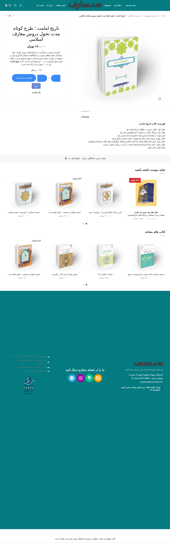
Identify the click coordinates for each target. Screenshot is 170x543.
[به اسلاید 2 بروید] (83, 223)
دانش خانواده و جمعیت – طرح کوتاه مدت (64, 212)
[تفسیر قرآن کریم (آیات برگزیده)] (65, 255)
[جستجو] (15, 5)
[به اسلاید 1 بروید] (86, 223)
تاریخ (84, 158)
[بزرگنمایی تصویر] (159, 99)
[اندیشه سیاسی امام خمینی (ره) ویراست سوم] (146, 255)
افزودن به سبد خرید (24, 78)
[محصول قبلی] (13, 16)
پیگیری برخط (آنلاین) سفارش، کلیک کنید (28, 356)
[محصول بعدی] (6, 16)
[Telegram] (72, 378)
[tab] (85, 115)
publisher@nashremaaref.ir (151, 382)
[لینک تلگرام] (66, 158)
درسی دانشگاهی (134, 16)
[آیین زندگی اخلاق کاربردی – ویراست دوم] (105, 193)
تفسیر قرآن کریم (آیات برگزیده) (64, 274)
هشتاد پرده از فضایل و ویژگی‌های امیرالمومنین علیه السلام (146, 215)
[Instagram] (81, 378)
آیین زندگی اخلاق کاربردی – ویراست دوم (105, 212)
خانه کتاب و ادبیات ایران (35, 370)
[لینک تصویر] (28, 385)
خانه (163, 16)
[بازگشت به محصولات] (9, 16)
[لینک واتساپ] (69, 158)
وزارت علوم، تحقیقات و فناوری (32, 367)
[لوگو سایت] (85, 5)
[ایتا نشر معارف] (98, 378)
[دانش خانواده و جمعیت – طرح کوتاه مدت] (65, 193)
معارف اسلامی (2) (105, 274)
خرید (36, 86)
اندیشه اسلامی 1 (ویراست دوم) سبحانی (24, 212)
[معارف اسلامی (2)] (105, 255)
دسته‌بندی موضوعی (151, 16)
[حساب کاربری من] (20, 5)
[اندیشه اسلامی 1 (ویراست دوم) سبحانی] (24, 193)
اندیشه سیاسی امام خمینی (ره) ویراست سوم (146, 274)
